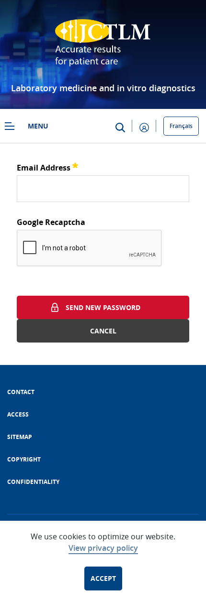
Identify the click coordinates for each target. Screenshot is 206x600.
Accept (103, 578)
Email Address (47, 166)
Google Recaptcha (51, 222)
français (181, 126)
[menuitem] (20, 392)
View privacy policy (103, 548)
